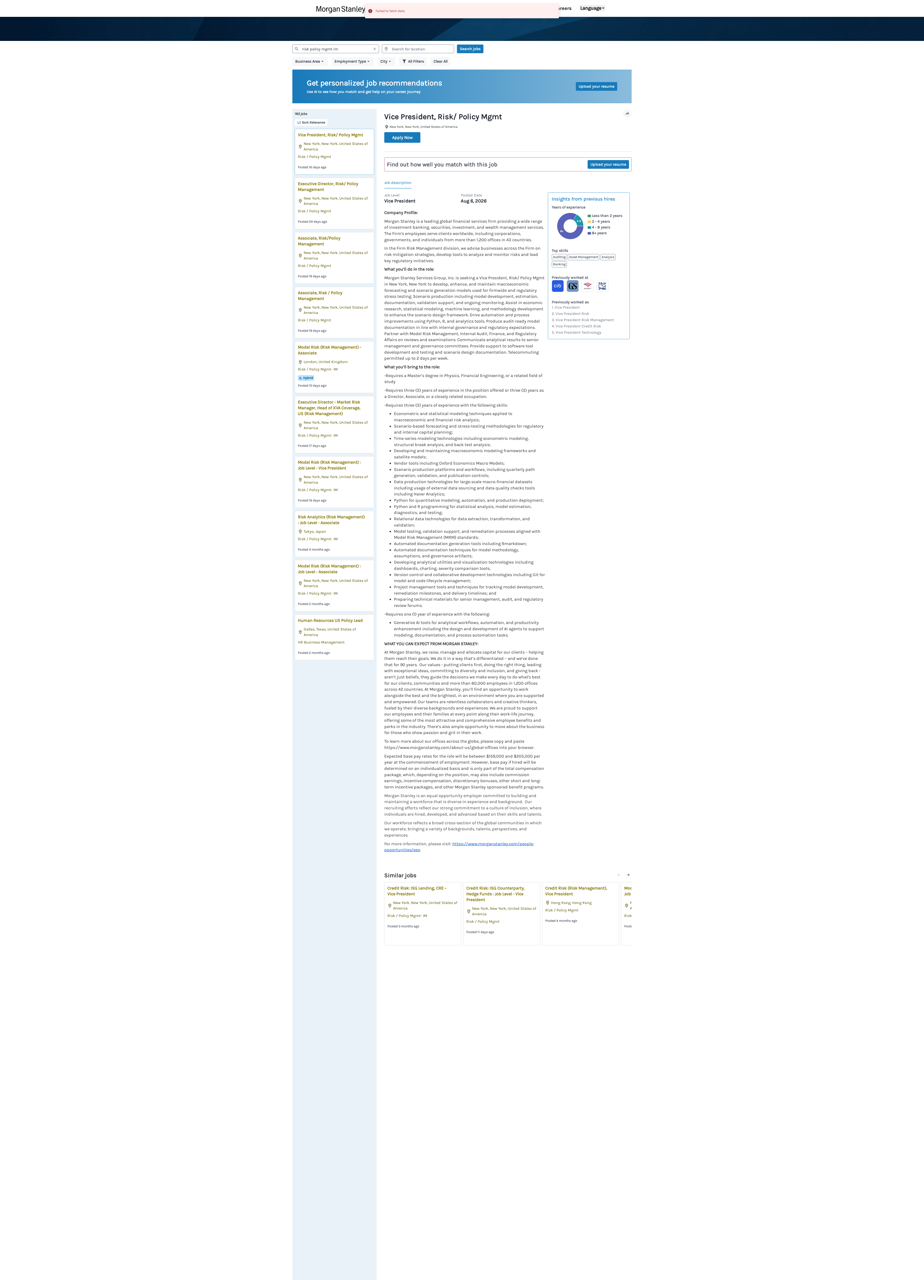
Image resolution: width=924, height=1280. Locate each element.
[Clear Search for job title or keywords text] (374, 48)
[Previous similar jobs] (618, 874)
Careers (563, 8)
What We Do (504, 8)
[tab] (399, 182)
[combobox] (335, 49)
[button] (310, 61)
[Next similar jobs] (628, 874)
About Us (535, 8)
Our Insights (468, 8)
